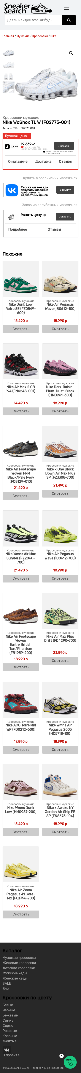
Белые (8, 1005)
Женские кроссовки (19, 963)
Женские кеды (15, 978)
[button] (71, 53)
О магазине (17, 161)
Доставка (43, 161)
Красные (10, 1036)
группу (65, 189)
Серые (8, 1026)
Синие (8, 1020)
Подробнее (17, 229)
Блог (6, 989)
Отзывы (65, 161)
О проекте (11, 1055)
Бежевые (10, 1015)
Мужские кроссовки (19, 958)
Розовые (10, 1031)
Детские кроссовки (19, 968)
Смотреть (21, 329)
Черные (9, 1010)
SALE (7, 983)
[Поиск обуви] (69, 20)
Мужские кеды (15, 973)
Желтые (9, 1041)
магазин (64, 145)
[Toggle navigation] (66, 8)
